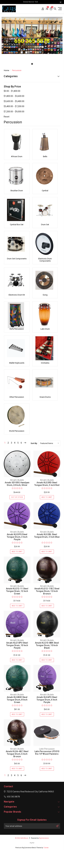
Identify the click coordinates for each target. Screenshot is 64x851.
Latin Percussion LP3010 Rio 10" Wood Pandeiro (47, 752)
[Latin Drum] (45, 314)
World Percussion (16, 431)
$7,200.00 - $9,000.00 (14, 111)
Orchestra (45, 363)
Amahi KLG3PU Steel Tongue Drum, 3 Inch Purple (17, 537)
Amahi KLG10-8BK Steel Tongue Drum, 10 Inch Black (47, 645)
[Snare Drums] (45, 382)
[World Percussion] (16, 416)
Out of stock (17, 497)
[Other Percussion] (16, 382)
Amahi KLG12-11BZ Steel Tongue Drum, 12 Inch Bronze (47, 591)
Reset (6, 116)
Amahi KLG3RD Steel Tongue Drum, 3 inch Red (46, 483)
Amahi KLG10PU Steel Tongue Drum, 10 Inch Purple (17, 645)
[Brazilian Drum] (16, 176)
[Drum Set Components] (16, 244)
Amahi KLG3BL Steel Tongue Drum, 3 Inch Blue (47, 535)
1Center (46, 847)
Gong (45, 295)
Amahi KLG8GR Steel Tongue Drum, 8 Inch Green (17, 699)
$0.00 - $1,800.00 (12, 91)
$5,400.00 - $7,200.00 (14, 106)
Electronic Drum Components (45, 260)
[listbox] (49, 443)
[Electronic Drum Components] (45, 244)
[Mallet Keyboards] (16, 348)
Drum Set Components (16, 259)
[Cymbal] (45, 176)
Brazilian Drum (17, 190)
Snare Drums (45, 397)
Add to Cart (47, 497)
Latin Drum (45, 329)
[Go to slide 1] (32, 64)
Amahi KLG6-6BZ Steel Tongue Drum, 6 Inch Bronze (17, 754)
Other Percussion (16, 397)
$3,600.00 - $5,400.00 (14, 101)
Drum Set (45, 224)
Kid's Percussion (17, 329)
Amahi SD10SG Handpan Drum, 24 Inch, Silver (17, 483)
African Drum (16, 156)
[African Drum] (16, 142)
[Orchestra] (45, 348)
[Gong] (45, 280)
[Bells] (45, 142)
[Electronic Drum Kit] (16, 280)
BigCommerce (44, 838)
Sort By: (34, 443)
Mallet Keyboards (16, 363)
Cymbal (45, 190)
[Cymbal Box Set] (16, 210)
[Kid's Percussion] (16, 314)
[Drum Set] (45, 210)
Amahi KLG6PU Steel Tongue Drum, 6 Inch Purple (47, 699)
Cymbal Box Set (16, 224)
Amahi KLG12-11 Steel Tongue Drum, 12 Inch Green (17, 591)
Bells (45, 156)
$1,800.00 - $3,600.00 (14, 96)
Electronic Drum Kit (17, 295)
